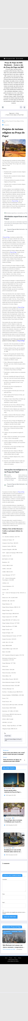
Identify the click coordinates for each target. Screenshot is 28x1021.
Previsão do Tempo (8, 933)
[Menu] (3, 107)
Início (6, 957)
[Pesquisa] (21, 107)
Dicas (15, 957)
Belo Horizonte (7, 931)
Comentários (4, 879)
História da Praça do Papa (13, 959)
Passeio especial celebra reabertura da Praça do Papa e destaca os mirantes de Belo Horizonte (12, 791)
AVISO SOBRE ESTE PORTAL (13, 961)
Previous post (5, 750)
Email (3, 902)
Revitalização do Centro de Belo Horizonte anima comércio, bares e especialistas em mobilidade (12, 851)
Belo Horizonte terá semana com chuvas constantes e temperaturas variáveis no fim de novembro (13, 946)
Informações (14, 931)
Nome (3, 894)
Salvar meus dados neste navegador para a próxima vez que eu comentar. (13, 913)
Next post (5, 757)
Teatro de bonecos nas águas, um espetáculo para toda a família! (12, 760)
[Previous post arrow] (24, 752)
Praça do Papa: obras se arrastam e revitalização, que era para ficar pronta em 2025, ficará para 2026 (13, 821)
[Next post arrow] (24, 760)
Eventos (10, 957)
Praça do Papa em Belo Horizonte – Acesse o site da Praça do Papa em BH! (14, 65)
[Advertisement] (14, 14)
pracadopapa (8, 788)
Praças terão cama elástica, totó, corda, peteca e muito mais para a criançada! (13, 753)
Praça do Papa (6, 121)
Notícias (20, 931)
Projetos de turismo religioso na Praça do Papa (13, 740)
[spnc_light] (24, 107)
